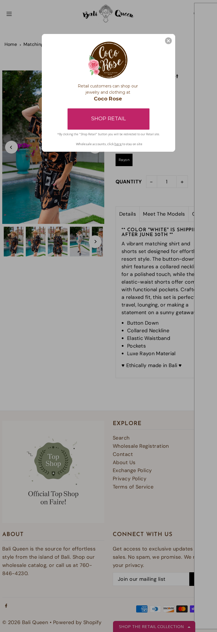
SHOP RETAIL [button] (108, 118)
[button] (168, 40)
